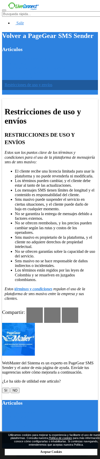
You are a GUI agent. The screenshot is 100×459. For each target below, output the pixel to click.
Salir (19, 23)
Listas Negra (12, 92)
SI (5, 390)
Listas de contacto (16, 63)
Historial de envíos (17, 77)
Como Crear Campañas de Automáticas (34, 68)
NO (15, 390)
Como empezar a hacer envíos (26, 58)
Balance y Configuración (22, 73)
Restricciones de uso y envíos (28, 85)
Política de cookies (60, 438)
